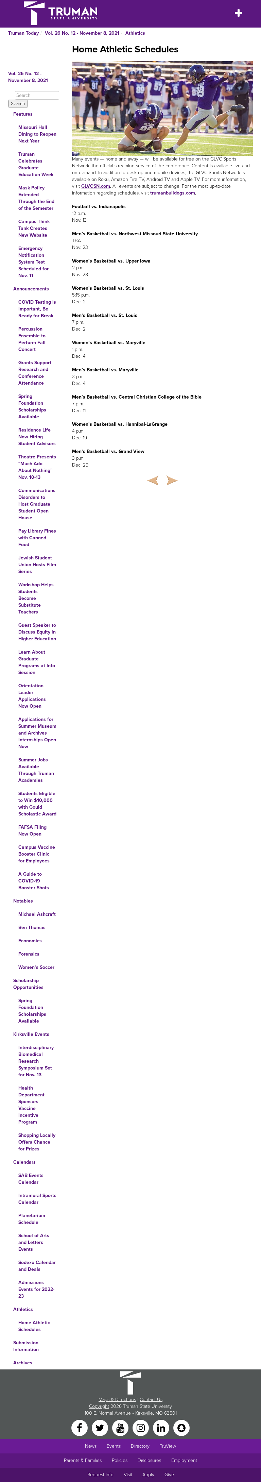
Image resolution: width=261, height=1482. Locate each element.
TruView (168, 1446)
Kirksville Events (31, 1034)
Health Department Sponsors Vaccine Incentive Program (31, 1105)
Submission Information (26, 1346)
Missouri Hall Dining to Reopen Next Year (37, 134)
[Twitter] (100, 1427)
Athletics (135, 33)
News (91, 1446)
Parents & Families (83, 1460)
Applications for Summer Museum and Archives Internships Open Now (37, 733)
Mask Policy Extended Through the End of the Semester (36, 198)
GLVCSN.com (95, 186)
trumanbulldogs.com (172, 193)
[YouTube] (121, 1427)
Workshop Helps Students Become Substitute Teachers (36, 598)
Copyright (99, 1406)
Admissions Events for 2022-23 (36, 1289)
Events (114, 1446)
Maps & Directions (117, 1399)
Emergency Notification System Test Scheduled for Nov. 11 (33, 262)
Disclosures (149, 1460)
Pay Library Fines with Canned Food (37, 538)
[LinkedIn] (162, 1427)
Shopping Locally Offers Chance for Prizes (36, 1142)
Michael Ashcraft (37, 914)
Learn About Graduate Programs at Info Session (36, 662)
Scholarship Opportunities (28, 984)
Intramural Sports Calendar (37, 1199)
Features (23, 114)
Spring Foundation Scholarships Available (32, 406)
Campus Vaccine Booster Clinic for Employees (36, 854)
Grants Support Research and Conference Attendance (34, 373)
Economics (30, 941)
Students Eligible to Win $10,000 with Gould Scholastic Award (37, 804)
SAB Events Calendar (31, 1179)
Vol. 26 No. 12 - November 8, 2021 (82, 33)
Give (169, 1475)
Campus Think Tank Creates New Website (34, 228)
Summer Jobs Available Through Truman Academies (36, 770)
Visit (128, 1475)
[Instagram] (141, 1427)
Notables (23, 901)
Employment (184, 1460)
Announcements (31, 289)
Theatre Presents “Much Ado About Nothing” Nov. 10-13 (37, 467)
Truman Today (23, 33)
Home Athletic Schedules (34, 1326)
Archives (22, 1363)
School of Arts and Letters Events (33, 1242)
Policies (119, 1460)
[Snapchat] (181, 1427)
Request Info (100, 1475)
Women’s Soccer (36, 967)
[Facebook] (80, 1427)
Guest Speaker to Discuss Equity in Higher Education (37, 632)
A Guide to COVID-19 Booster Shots (33, 881)
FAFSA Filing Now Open (32, 830)
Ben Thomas (32, 927)
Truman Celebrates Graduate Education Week (35, 164)
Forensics (28, 954)
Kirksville (144, 1413)
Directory (140, 1446)
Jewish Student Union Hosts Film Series (37, 564)
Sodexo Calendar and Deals (37, 1266)
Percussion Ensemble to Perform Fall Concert (32, 339)
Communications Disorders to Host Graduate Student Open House (36, 504)
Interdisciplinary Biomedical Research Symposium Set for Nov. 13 (36, 1061)
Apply (148, 1475)
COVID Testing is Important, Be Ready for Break (37, 309)
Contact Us (151, 1399)
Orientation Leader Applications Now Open (32, 696)
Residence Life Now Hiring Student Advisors (37, 437)
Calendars (24, 1162)
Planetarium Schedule (31, 1219)
